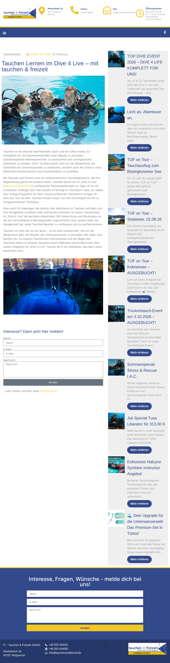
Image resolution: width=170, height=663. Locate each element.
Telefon (83, 9)
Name (7, 338)
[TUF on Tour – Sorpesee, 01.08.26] (116, 216)
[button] (4, 33)
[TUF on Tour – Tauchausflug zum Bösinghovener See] (116, 162)
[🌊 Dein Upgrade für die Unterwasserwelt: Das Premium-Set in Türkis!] (116, 518)
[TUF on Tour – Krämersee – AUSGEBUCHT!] (116, 264)
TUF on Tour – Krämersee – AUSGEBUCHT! (141, 267)
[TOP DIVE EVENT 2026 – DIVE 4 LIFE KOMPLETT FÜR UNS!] (116, 59)
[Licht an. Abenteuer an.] (116, 114)
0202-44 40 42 (48, 391)
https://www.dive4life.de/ (18, 186)
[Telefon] (74, 10)
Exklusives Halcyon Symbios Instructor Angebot (144, 468)
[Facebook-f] (165, 32)
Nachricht (9, 360)
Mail (115, 9)
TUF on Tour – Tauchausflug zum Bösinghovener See (144, 165)
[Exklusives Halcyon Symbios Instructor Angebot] (116, 464)
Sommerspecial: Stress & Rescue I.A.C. (142, 370)
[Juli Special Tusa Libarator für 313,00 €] (116, 421)
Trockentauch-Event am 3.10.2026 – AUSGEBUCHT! (144, 316)
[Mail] (107, 10)
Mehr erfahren (139, 100)
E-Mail (7, 349)
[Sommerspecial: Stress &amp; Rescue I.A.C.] (116, 367)
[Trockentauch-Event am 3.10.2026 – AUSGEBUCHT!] (116, 313)
